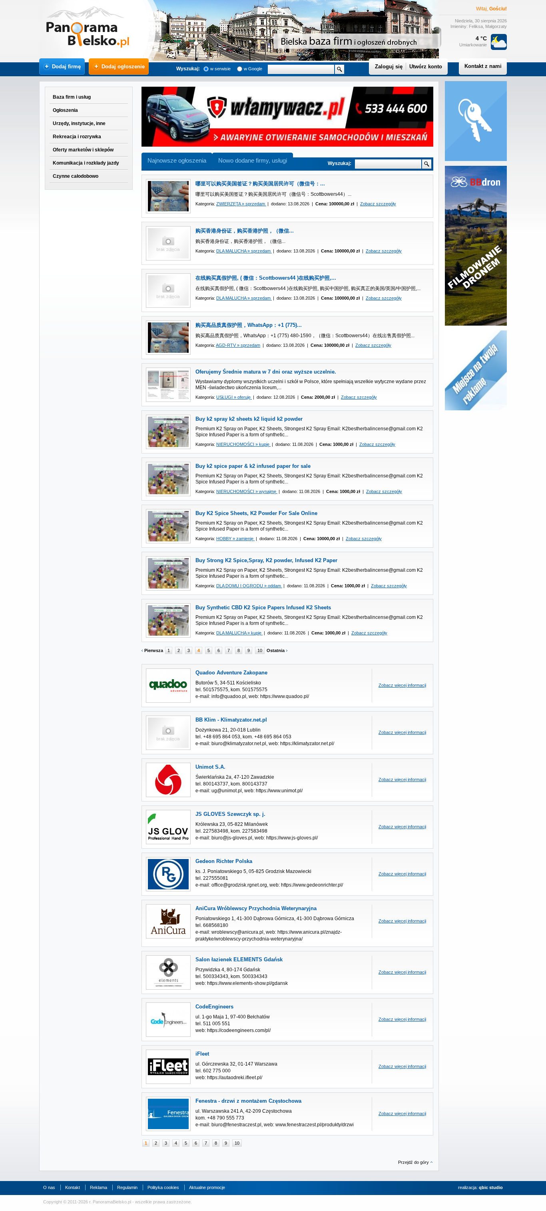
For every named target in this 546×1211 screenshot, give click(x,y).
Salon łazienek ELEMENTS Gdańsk (239, 959)
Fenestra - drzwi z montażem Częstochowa (248, 1101)
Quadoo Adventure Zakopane (231, 673)
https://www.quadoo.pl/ (284, 696)
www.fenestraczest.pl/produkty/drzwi (314, 1124)
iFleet (202, 1054)
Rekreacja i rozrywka (77, 136)
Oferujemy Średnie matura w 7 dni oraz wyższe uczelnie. (265, 372)
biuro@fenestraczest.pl (236, 1124)
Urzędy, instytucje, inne (79, 123)
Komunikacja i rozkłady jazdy (86, 163)
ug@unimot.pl (226, 790)
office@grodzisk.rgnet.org (239, 885)
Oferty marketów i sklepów (83, 150)
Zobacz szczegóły (378, 203)
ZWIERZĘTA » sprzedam (241, 203)
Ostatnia (276, 650)
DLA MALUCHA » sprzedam (244, 251)
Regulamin (127, 1187)
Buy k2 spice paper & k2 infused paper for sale (253, 466)
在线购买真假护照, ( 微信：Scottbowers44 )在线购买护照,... (265, 278)
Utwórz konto (425, 67)
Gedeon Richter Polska (223, 861)
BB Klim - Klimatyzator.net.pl (231, 720)
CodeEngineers (214, 1007)
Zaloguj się (389, 67)
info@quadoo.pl (228, 696)
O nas (49, 1187)
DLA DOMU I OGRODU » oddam (249, 585)
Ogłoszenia (65, 110)
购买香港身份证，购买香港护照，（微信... (244, 231)
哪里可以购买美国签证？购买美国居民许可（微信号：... (260, 184)
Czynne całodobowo (75, 176)
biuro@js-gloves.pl (231, 838)
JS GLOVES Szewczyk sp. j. (230, 814)
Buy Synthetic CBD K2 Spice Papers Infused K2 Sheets (263, 607)
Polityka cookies (163, 1187)
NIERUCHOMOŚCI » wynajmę (246, 491)
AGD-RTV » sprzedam (238, 345)
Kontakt (72, 1187)
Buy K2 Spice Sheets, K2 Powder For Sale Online (256, 513)
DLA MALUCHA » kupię (239, 632)
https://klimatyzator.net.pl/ (307, 743)
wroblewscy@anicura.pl (237, 932)
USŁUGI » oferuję (234, 397)
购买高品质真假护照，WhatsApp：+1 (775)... (248, 325)
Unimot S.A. (210, 767)
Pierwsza (153, 650)
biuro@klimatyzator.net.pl (238, 743)
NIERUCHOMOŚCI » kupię (243, 444)
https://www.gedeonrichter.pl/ (312, 885)
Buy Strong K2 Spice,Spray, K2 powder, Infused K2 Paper (266, 560)
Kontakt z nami (483, 66)
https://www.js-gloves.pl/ (292, 838)
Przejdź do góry (413, 1162)
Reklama (98, 1187)
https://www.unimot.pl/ (279, 790)
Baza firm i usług (72, 97)
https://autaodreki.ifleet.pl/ (234, 1077)
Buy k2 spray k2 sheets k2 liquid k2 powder (249, 419)
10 (259, 650)
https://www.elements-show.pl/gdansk (247, 983)
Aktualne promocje (207, 1187)
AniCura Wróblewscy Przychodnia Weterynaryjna (256, 908)
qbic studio (491, 1187)
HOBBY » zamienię (235, 538)
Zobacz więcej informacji (402, 685)
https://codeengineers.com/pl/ (239, 1030)
